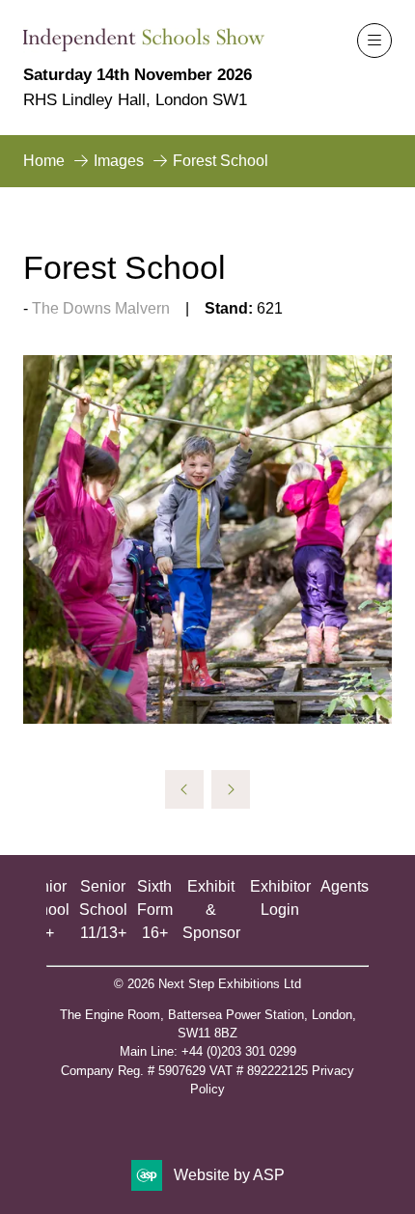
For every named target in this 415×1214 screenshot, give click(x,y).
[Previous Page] (184, 789)
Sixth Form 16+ (155, 909)
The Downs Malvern (101, 308)
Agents (344, 886)
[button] (374, 40)
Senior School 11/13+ (103, 909)
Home (44, 160)
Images (119, 160)
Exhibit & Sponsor (211, 909)
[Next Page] (230, 789)
